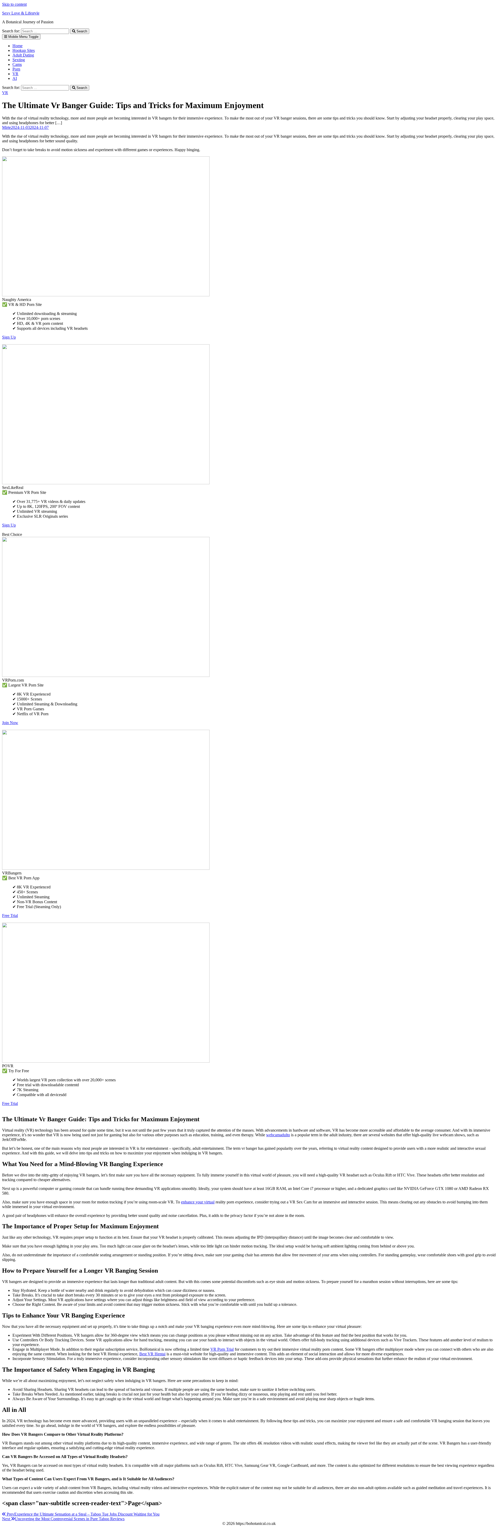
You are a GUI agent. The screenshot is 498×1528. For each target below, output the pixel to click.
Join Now (10, 722)
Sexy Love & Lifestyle (20, 13)
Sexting (18, 60)
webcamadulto (278, 1135)
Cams (17, 64)
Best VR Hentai (152, 1354)
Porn (16, 69)
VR (15, 74)
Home (17, 46)
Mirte (6, 127)
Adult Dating (23, 55)
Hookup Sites (23, 50)
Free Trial (10, 915)
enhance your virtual (198, 1202)
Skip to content (14, 4)
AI (14, 78)
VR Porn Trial (222, 1349)
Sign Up (9, 337)
